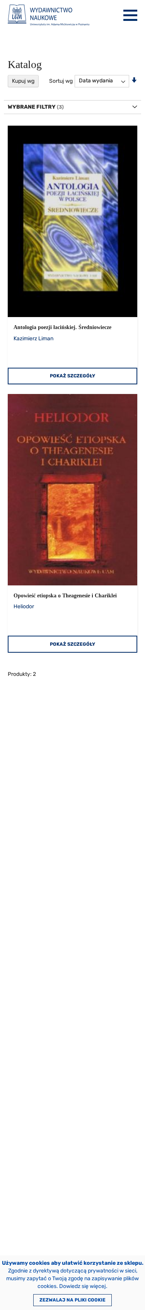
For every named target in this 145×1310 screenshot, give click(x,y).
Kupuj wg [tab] (23, 81)
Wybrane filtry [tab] (32, 107)
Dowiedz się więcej (82, 1286)
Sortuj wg (61, 80)
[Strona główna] (48, 15)
